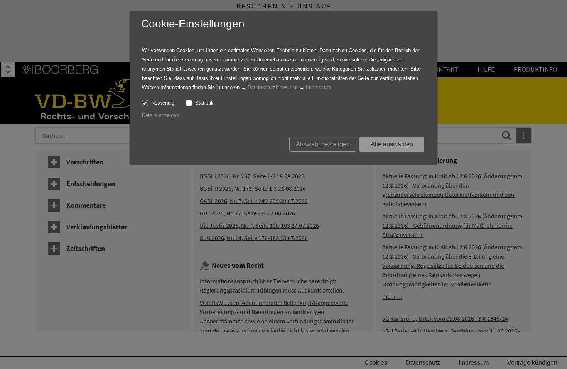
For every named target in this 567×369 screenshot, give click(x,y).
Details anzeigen (160, 115)
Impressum (318, 87)
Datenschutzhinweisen (273, 87)
